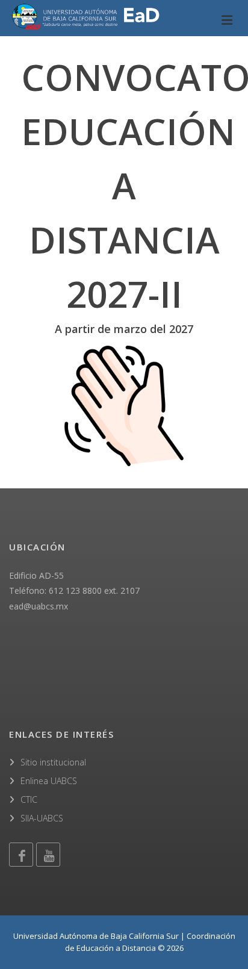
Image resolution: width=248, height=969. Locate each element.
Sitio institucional (53, 762)
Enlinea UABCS (48, 781)
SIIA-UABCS (41, 818)
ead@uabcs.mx (38, 606)
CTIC (28, 799)
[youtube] (48, 855)
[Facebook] (21, 855)
